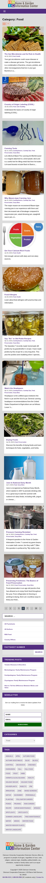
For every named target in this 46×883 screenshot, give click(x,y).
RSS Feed (8, 634)
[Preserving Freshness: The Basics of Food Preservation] (24, 566)
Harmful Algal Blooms (15, 778)
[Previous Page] (6, 608)
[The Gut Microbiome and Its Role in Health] (23, 38)
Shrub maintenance (22, 808)
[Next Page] (40, 608)
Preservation (8, 153)
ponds (8, 804)
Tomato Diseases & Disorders (15, 665)
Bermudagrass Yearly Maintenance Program (20, 670)
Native (8, 795)
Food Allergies (10, 295)
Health (18, 56)
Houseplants (11, 786)
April (18, 756)
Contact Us (40, 877)
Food (14, 56)
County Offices (10, 639)
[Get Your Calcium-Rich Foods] (23, 235)
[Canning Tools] (23, 133)
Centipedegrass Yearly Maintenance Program (20, 675)
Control (9, 765)
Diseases (32, 765)
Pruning (17, 804)
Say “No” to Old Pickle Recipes (17, 339)
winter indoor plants (15, 825)
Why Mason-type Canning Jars (17, 198)
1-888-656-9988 (17, 877)
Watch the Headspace (13, 388)
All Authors (8, 629)
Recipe (8, 808)
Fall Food (29, 769)
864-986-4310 (7, 877)
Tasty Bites (16, 153)
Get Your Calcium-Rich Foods (17, 251)
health (31, 778)
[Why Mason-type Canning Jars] (23, 183)
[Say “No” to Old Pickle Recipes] (23, 323)
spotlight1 (10, 812)
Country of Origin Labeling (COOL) (19, 104)
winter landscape (13, 829)
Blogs (35, 760)
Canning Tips (27, 150)
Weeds (16, 821)
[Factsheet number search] (18, 652)
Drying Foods (12, 440)
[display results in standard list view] (8, 23)
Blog (27, 760)
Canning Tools (10, 148)
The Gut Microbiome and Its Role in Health (22, 54)
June (19, 791)
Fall (20, 769)
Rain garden (29, 804)
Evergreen (10, 769)
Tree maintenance (32, 817)
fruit (15, 773)
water (8, 821)
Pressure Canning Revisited (18, 532)
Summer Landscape (14, 817)
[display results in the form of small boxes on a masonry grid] (4, 23)
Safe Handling (21, 106)
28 (36, 608)
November (18, 795)
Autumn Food (28, 756)
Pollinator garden (24, 799)
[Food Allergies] (23, 279)
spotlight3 (23, 812)
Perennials (30, 795)
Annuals (9, 756)
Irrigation (10, 791)
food (8, 773)
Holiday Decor (12, 782)
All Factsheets (9, 624)
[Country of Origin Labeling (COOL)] (23, 89)
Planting (9, 799)
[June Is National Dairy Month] (24, 468)
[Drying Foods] (24, 425)
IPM (30, 786)
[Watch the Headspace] (23, 373)
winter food (27, 821)
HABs (23, 773)
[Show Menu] (4, 11)
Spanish (37, 808)
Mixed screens (30, 791)
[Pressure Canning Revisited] (24, 517)
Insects (23, 786)
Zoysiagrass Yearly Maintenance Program (19, 680)
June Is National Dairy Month (18, 483)
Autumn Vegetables (14, 760)
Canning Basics (18, 150)
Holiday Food (26, 782)
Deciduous (20, 765)
